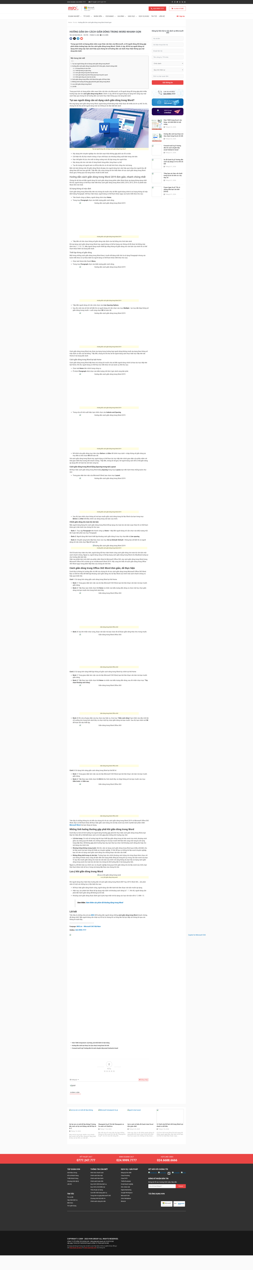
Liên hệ (69, 1184)
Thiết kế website (126, 1181)
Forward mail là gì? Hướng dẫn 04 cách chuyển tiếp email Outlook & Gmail (95, 1048)
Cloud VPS (124, 1178)
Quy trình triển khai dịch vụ (98, 1184)
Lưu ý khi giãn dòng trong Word (82, 84)
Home (70, 22)
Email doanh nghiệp (127, 1184)
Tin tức (75, 22)
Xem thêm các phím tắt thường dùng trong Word (104, 903)
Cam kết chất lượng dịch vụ (98, 1192)
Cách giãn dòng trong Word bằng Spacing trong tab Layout (91, 75)
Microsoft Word (75, 825)
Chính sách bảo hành (96, 1178)
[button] (80, 16)
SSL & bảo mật (125, 1187)
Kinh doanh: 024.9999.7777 (76, 2)
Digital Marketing (126, 1190)
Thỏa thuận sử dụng (96, 1190)
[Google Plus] (180, 2)
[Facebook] (172, 2)
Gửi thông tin (168, 82)
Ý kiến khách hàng (72, 1178)
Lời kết (74, 86)
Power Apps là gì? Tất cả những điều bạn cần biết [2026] (172, 189)
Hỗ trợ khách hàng (73, 1175)
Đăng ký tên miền (126, 1172)
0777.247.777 (86, 1160)
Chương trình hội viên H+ (98, 1198)
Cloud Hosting (125, 1175)
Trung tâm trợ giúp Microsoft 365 (100, 1195)
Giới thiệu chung (72, 1172)
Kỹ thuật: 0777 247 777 (98, 2)
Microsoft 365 (125, 1195)
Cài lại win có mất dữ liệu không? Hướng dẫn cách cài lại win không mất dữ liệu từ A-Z (82, 1126)
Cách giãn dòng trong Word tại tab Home (86, 72)
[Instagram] (175, 2)
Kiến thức (70, 1203)
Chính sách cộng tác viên (98, 1201)
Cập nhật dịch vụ (72, 1200)
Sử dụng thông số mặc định (83, 68)
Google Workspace (126, 1192)
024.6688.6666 (167, 1160)
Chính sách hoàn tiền (96, 1181)
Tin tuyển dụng (71, 1205)
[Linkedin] (182, 2)
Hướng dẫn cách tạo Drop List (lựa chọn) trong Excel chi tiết (90, 1045)
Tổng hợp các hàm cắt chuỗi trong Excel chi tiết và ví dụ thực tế (173, 175)
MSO (92, 915)
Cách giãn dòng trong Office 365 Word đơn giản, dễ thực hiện (91, 79)
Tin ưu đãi (70, 1197)
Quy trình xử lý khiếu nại (97, 1187)
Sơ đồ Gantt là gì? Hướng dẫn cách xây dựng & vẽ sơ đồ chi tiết (173, 162)
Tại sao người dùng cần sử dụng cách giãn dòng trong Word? (91, 64)
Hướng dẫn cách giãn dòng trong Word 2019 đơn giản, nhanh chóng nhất (94, 66)
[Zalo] (185, 2)
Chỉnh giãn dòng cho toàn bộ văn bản (85, 77)
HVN (91, 1239)
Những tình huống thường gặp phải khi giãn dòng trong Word (91, 82)
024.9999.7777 (126, 1160)
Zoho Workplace (126, 1198)
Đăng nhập (144, 1079)
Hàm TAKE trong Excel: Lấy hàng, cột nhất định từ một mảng (91, 1043)
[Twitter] (177, 2)
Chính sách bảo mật (96, 1175)
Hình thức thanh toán (97, 1172)
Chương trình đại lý (73, 1181)
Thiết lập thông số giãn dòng (83, 70)
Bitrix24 (123, 1201)
